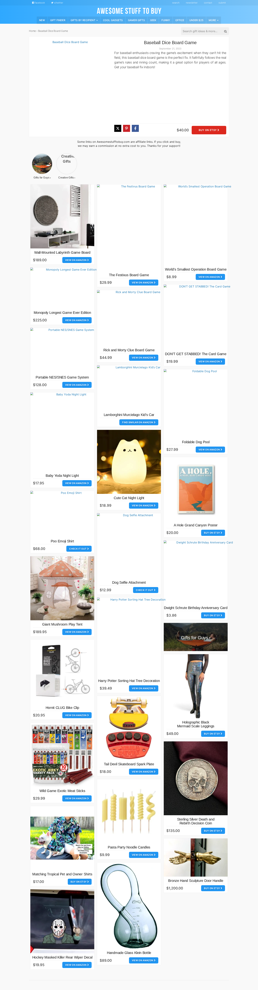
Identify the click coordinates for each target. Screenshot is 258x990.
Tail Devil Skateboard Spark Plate (129, 764)
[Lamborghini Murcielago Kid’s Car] (136, 388)
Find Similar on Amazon (138, 422)
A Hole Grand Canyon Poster (196, 525)
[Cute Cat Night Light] (129, 462)
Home (32, 30)
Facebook (39, 2)
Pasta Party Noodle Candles (129, 847)
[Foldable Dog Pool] (203, 403)
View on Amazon (76, 260)
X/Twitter (58, 2)
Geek (153, 19)
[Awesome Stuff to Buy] (129, 10)
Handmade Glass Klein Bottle (129, 953)
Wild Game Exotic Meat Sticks (62, 791)
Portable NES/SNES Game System (62, 377)
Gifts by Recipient (83, 19)
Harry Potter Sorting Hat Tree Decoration (129, 681)
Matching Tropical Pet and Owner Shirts (62, 874)
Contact (208, 2)
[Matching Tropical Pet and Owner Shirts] (62, 838)
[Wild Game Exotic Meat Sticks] (62, 755)
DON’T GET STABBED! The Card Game (195, 354)
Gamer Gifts (136, 19)
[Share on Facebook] (135, 128)
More (213, 19)
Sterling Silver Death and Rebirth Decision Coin (195, 821)
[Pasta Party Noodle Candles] (129, 811)
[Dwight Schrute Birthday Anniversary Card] (203, 572)
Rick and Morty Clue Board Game (128, 350)
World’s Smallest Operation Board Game (196, 269)
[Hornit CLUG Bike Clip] (62, 672)
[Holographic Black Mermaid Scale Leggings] (196, 686)
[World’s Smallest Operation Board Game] (203, 224)
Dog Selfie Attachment (129, 582)
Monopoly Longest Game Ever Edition (62, 313)
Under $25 (196, 19)
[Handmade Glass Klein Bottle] (129, 906)
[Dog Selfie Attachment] (136, 545)
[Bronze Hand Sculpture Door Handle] (196, 857)
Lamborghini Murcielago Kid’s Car (129, 415)
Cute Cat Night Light (129, 498)
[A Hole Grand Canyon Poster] (196, 489)
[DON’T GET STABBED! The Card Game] (203, 317)
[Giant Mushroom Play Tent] (62, 588)
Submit (222, 2)
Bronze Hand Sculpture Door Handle (195, 881)
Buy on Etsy (208, 130)
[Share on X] (117, 128)
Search (176, 2)
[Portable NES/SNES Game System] (69, 350)
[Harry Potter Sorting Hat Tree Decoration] (136, 637)
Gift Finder (57, 19)
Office (179, 19)
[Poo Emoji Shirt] (69, 514)
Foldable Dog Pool (196, 442)
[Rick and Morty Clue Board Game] (136, 318)
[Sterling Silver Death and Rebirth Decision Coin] (196, 778)
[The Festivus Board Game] (136, 227)
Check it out (78, 548)
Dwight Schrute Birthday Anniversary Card (195, 608)
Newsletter (192, 2)
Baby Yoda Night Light (62, 476)
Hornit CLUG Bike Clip (62, 708)
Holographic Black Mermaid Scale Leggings (195, 724)
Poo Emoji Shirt (62, 541)
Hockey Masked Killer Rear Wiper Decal (62, 957)
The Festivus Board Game (129, 275)
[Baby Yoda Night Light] (69, 432)
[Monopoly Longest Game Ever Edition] (69, 288)
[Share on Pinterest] (126, 128)
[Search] (225, 31)
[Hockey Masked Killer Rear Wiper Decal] (62, 921)
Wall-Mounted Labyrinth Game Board (62, 252)
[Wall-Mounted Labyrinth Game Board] (62, 216)
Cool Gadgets (113, 19)
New (42, 19)
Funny (165, 19)
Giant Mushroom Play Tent (62, 624)
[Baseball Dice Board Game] (68, 88)
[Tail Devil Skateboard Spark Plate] (129, 728)
